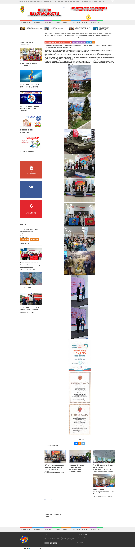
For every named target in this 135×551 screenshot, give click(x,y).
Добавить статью (81, 540)
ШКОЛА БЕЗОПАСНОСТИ (44, 11)
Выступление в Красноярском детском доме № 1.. (103, 492)
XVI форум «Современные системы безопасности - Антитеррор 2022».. (54, 467)
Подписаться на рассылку (83, 537)
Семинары (56, 22)
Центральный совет (30, 1)
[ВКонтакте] (76, 443)
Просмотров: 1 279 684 (31, 269)
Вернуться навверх (109, 549)
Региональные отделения (45, 1)
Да (22, 233)
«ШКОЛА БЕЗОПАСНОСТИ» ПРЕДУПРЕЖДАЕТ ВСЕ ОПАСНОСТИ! (28, 42)
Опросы (23, 224)
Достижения (76, 22)
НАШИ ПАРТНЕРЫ (27, 151)
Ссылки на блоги (101, 540)
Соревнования (26, 22)
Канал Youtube (31, 173)
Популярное (24, 243)
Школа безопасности (34, 549)
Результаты (34, 239)
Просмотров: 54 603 (30, 312)
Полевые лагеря (38, 22)
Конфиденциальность (82, 539)
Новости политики (101, 539)
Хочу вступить (25, 237)
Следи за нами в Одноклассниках (31, 213)
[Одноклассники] (79, 443)
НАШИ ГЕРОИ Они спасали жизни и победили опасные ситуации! (34, 28)
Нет (23, 235)
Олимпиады (66, 22)
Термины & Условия (101, 537)
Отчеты (94, 1)
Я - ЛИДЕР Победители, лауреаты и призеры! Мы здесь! (57, 28)
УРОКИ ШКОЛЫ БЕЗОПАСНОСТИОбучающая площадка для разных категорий (82, 28)
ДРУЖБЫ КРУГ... (26, 287)
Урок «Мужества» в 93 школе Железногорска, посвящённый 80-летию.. (103, 467)
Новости (93, 22)
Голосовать (25, 239)
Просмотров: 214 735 (30, 289)
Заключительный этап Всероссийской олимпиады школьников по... (30, 265)
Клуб (65, 1)
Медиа (100, 22)
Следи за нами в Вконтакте (31, 193)
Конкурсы (48, 22)
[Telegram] (83, 443)
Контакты (101, 1)
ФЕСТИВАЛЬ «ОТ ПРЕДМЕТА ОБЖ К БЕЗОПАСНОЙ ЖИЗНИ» (31, 108)
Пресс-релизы (80, 542)
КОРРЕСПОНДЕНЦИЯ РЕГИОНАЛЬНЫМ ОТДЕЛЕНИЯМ (104, 28)
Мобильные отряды (74, 1)
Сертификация (86, 1)
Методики (85, 22)
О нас (21, 1)
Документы (59, 1)
